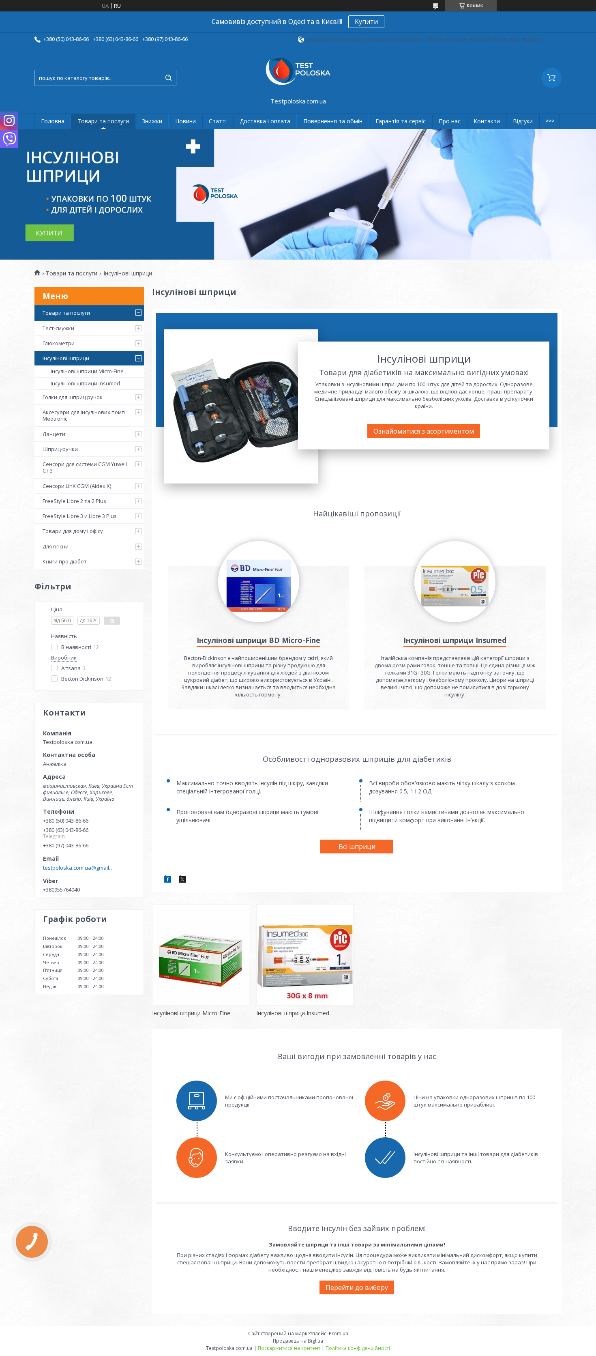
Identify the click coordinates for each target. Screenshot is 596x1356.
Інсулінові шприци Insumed (85, 383)
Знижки (152, 121)
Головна (52, 121)
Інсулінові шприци (66, 358)
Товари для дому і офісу (73, 531)
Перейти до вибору (357, 1287)
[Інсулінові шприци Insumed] (305, 955)
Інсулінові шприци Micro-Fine (87, 371)
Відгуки (523, 121)
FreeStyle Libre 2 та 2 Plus (74, 501)
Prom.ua (338, 1333)
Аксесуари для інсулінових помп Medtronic (84, 415)
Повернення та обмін (332, 121)
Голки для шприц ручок (73, 397)
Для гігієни (56, 546)
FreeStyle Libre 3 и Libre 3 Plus (80, 516)
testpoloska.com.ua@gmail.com (78, 867)
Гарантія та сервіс (400, 121)
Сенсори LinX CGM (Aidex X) (77, 486)
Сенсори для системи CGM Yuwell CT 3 (85, 467)
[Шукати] (168, 78)
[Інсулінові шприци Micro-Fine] (200, 955)
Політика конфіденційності (358, 1348)
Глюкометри (59, 343)
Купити (366, 21)
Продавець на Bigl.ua (298, 1340)
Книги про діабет (65, 561)
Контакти (487, 121)
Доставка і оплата (265, 121)
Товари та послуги (103, 121)
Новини (185, 121)
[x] (182, 880)
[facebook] (167, 880)
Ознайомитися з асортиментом (423, 431)
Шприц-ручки (60, 449)
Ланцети (54, 434)
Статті (218, 121)
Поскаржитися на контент (289, 1348)
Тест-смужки (58, 328)
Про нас (450, 121)
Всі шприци (357, 846)
